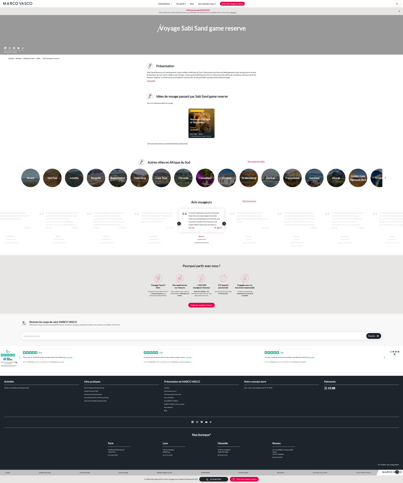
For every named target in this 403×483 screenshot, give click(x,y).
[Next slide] (244, 122)
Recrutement (168, 407)
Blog (165, 410)
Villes (38, 58)
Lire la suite (151, 81)
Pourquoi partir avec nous (172, 394)
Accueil (11, 58)
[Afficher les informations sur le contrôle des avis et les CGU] (16, 362)
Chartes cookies (243, 472)
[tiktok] (23, 48)
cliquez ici (233, 12)
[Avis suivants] (384, 357)
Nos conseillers (169, 397)
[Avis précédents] (19, 357)
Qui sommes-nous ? (170, 391)
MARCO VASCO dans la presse (174, 404)
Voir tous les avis (249, 201)
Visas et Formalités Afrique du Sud (95, 401)
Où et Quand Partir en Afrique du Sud (96, 397)
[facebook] (14, 48)
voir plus (69, 357)
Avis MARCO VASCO (171, 401)
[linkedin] (5, 48)
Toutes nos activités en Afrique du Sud (16, 388)
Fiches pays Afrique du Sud (93, 394)
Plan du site (280, 472)
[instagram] (10, 48)
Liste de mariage (85, 472)
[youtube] (18, 48)
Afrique (18, 58)
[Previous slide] (159, 122)
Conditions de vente (45, 472)
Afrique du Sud (29, 58)
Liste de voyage (123, 472)
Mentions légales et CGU (164, 472)
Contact (166, 388)
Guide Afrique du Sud (91, 391)
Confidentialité (205, 472)
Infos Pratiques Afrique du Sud (94, 388)
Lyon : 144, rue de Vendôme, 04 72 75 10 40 (258, 388)
